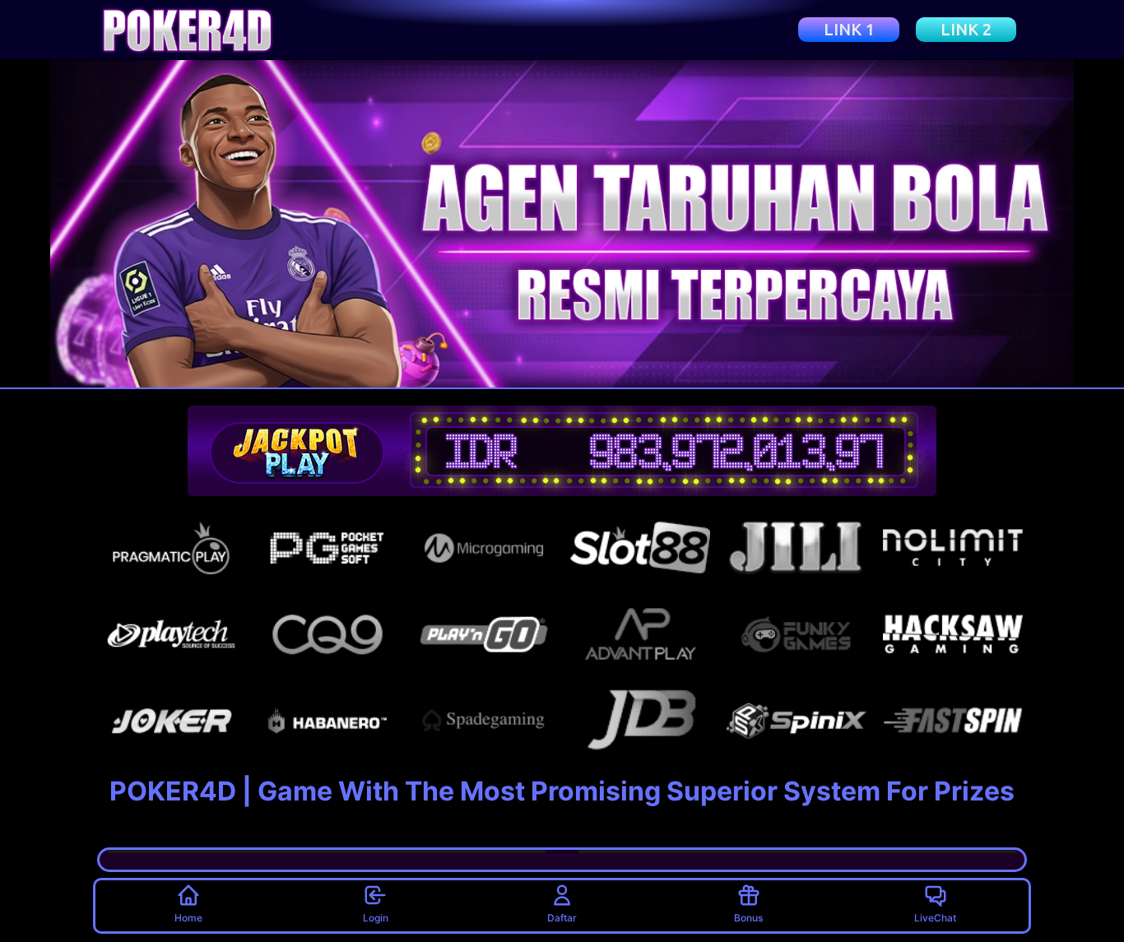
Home (188, 918)
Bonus (748, 918)
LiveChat (935, 918)
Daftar (562, 918)
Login (375, 918)
